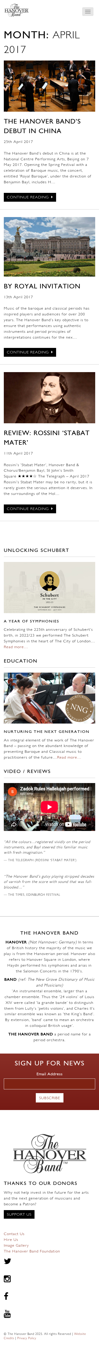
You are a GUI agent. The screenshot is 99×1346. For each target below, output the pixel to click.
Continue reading (28, 197)
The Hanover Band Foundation (32, 1251)
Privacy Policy (26, 1338)
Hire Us (11, 1240)
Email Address (50, 1074)
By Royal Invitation (42, 286)
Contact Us (14, 1234)
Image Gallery (16, 1246)
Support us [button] (19, 1215)
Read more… (16, 647)
